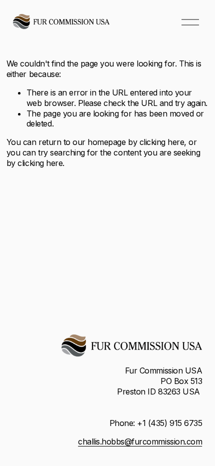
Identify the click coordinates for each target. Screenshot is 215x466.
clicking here (162, 142)
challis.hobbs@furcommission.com (140, 441)
